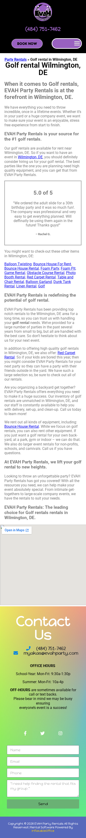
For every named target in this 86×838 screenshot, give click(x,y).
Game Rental (14, 273)
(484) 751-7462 (51, 648)
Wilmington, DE (30, 157)
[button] (27, 43)
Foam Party (50, 268)
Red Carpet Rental (41, 277)
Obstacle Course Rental (45, 273)
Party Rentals (16, 59)
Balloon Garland (39, 282)
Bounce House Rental (21, 268)
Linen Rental (26, 286)
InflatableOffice (43, 831)
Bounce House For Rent (52, 264)
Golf (41, 286)
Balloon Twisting (18, 264)
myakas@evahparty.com (51, 653)
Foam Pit (68, 268)
